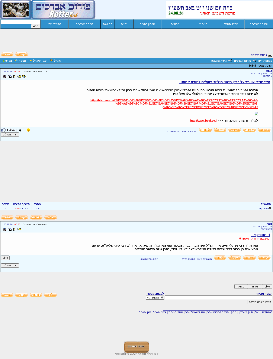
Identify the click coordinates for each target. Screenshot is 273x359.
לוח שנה (108, 24)
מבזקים (175, 24)
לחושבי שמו (54, 24)
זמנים (124, 24)
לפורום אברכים (84, 24)
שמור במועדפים (259, 24)
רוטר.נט (203, 24)
